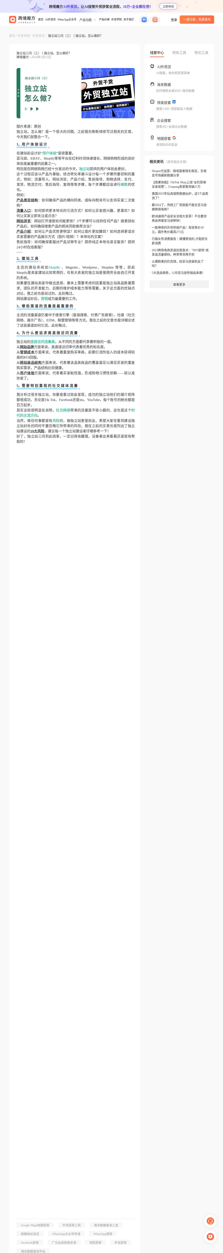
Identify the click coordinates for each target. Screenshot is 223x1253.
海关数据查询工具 (106, 1225)
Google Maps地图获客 (35, 1225)
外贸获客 (121, 1242)
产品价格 (104, 19)
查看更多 (179, 284)
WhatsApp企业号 (66, 19)
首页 (40, 19)
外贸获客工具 (72, 1225)
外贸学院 (116, 19)
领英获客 (95, 1242)
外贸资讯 (38, 35)
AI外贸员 (50, 19)
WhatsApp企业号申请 (66, 1234)
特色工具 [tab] (179, 53)
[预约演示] (210, 1236)
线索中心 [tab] (157, 53)
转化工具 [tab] (201, 53)
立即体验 (168, 6)
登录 (174, 20)
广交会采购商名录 (64, 1242)
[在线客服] (210, 1221)
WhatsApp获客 (102, 1234)
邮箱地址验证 (30, 1234)
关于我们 (128, 19)
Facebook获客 (30, 1242)
